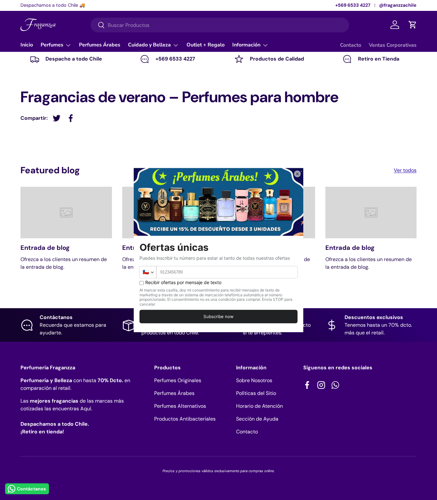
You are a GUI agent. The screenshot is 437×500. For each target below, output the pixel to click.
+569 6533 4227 (352, 5)
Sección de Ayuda (257, 418)
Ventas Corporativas (393, 45)
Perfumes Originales (177, 380)
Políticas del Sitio (256, 393)
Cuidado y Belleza (149, 44)
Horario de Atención (259, 406)
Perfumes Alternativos (180, 406)
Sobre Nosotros (254, 380)
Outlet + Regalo (206, 44)
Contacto (350, 45)
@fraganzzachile (398, 5)
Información (246, 44)
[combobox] (220, 25)
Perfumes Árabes (99, 44)
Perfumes (52, 44)
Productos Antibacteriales (185, 418)
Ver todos (405, 170)
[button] (413, 25)
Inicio (26, 44)
